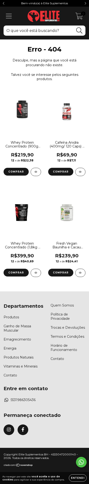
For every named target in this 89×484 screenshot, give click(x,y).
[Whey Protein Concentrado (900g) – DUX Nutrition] (36, 172)
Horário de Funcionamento (64, 347)
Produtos (11, 317)
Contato (10, 375)
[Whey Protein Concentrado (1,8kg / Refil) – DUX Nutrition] (36, 273)
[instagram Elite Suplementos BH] (9, 429)
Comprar (16, 171)
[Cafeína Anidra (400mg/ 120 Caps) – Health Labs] (80, 172)
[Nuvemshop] (18, 465)
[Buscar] (79, 30)
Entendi (77, 478)
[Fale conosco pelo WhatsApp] (81, 462)
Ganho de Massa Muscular (17, 328)
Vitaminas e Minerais (20, 366)
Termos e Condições (67, 336)
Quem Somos (62, 305)
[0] (79, 17)
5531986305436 (23, 400)
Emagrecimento (17, 339)
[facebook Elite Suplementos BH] (23, 429)
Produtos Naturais (18, 357)
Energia (10, 348)
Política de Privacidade (60, 316)
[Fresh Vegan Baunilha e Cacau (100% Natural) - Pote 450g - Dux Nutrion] (80, 273)
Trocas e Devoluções (68, 327)
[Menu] (9, 16)
